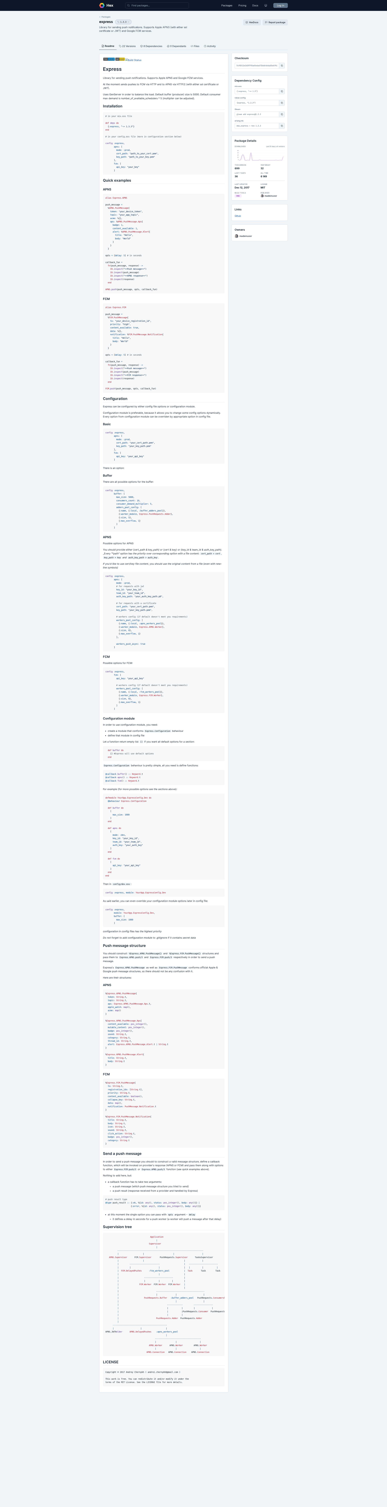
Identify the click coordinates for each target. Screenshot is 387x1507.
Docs (255, 5)
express (106, 22)
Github (238, 216)
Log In (280, 5)
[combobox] (157, 5)
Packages (226, 5)
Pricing (242, 5)
